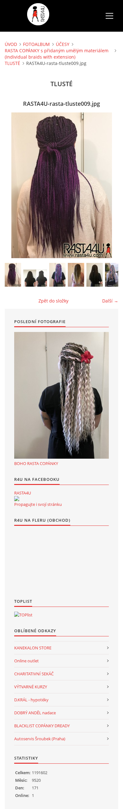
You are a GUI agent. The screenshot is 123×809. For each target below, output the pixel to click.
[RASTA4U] (16, 498)
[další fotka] (108, 185)
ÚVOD (11, 44)
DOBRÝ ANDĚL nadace (35, 713)
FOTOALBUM (36, 44)
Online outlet (26, 661)
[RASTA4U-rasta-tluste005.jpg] (94, 275)
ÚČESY (62, 44)
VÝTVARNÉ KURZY (30, 687)
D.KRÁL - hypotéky (31, 700)
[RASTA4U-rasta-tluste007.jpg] (57, 275)
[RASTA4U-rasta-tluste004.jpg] (113, 275)
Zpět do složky (53, 301)
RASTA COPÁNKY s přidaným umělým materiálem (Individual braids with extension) (56, 54)
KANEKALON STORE (32, 648)
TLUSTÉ (12, 63)
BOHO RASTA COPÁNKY (36, 463)
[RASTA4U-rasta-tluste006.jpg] (76, 275)
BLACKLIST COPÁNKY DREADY (42, 726)
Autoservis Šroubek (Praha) (39, 739)
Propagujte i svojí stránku (38, 504)
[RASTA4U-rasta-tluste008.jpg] (35, 278)
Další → (110, 301)
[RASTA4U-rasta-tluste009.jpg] (13, 275)
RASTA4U (22, 493)
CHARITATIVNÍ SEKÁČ (34, 674)
